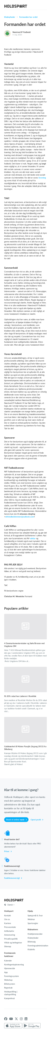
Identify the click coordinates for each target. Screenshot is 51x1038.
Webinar (31, 919)
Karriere (7, 923)
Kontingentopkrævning (14, 964)
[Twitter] (16, 1018)
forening (42, 177)
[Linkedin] (26, 1018)
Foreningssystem (11, 976)
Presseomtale (10, 927)
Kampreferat (9, 998)
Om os (7, 919)
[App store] (13, 1026)
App (6, 972)
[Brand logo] (15, 6)
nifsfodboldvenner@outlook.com (19, 516)
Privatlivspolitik (11, 939)
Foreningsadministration (38, 945)
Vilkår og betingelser (13, 942)
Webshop (8, 980)
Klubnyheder (9, 17)
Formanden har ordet (28, 17)
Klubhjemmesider (35, 934)
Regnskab (8, 987)
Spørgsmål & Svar (35, 915)
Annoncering (9, 935)
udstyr (33, 538)
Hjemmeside (9, 968)
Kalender (8, 960)
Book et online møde (15, 819)
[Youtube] (11, 1018)
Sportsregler (33, 923)
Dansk (10, 904)
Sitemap (7, 946)
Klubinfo (31, 949)
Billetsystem (9, 984)
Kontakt (7, 915)
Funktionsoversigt (12, 878)
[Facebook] (5, 1018)
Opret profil (36, 819)
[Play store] (32, 1026)
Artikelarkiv (9, 931)
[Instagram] (21, 1018)
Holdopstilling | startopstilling (10, 993)
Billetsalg (32, 941)
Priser (7, 851)
